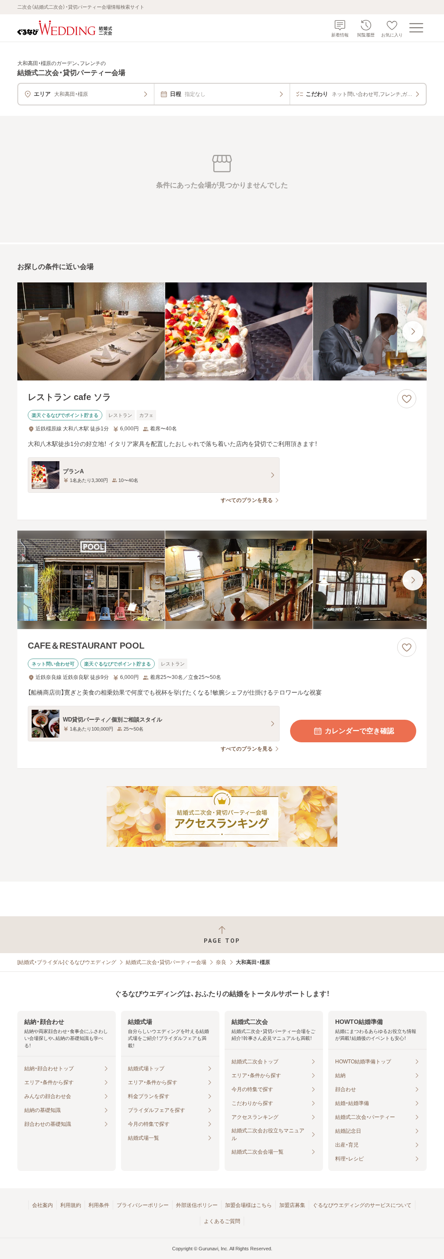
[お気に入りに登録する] (406, 398)
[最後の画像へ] (412, 331)
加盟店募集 (292, 1205)
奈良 (221, 962)
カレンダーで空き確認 (359, 730)
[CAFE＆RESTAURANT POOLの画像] (222, 580)
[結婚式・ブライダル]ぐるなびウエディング (66, 962)
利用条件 (98, 1205)
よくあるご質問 (222, 1221)
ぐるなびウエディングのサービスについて (362, 1205)
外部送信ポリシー (197, 1205)
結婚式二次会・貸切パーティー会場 (166, 962)
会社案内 (42, 1205)
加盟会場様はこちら (248, 1205)
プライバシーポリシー (143, 1205)
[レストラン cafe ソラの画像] (222, 331)
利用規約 (70, 1205)
